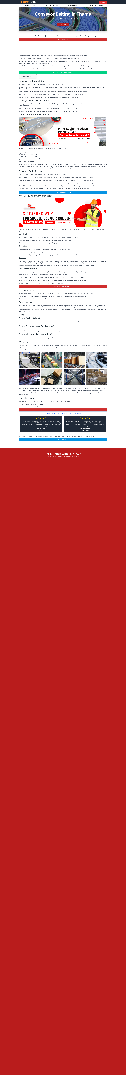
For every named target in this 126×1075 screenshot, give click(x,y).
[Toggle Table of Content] (33, 76)
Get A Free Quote (63, 439)
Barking (37, 407)
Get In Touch (103, 2)
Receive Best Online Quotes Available (63, 72)
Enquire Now (63, 444)
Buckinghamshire (29, 407)
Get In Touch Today (63, 39)
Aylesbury (21, 407)
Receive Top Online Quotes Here (63, 286)
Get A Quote (63, 24)
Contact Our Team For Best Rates (63, 192)
